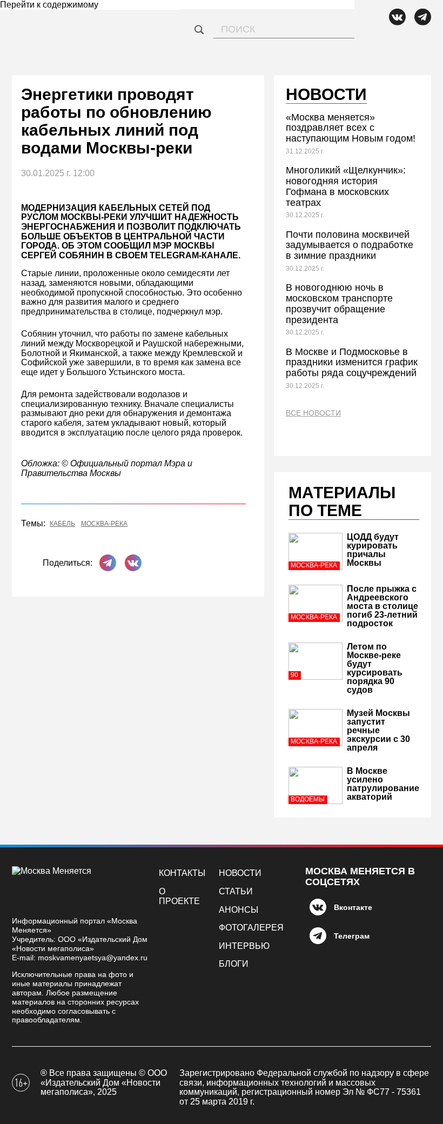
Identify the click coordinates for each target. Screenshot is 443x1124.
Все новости (313, 413)
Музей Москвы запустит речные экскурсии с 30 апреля (378, 730)
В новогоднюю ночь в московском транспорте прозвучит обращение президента (339, 303)
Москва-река (104, 523)
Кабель (62, 523)
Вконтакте (353, 907)
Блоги (234, 963)
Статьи (236, 891)
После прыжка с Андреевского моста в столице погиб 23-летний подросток (382, 606)
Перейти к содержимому (49, 4)
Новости (240, 873)
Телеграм (352, 936)
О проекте (179, 896)
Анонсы (238, 909)
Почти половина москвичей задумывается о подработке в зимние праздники (349, 245)
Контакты (182, 873)
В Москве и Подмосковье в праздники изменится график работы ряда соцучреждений (352, 362)
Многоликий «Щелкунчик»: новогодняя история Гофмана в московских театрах (346, 186)
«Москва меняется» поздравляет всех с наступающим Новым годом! (350, 128)
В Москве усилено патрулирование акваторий (383, 783)
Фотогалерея (251, 927)
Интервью (244, 946)
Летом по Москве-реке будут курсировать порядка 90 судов (374, 668)
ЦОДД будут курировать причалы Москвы (373, 549)
